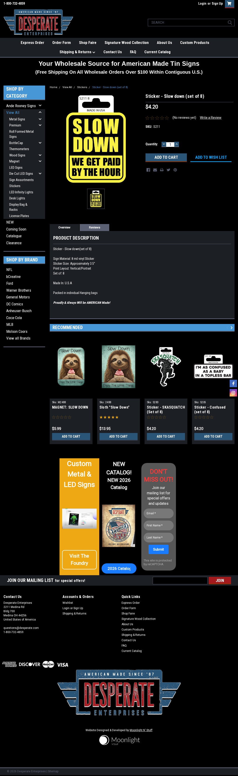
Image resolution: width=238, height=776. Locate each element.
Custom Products (194, 42)
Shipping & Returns (76, 52)
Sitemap (53, 771)
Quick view (71, 395)
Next (232, 327)
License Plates (19, 216)
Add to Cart (71, 436)
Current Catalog (157, 52)
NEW (10, 222)
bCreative (13, 276)
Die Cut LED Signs (21, 174)
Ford (9, 283)
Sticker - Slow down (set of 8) (110, 87)
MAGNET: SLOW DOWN (70, 407)
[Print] (162, 170)
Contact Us (112, 52)
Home (53, 87)
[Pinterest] (175, 170)
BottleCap (16, 143)
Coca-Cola (14, 317)
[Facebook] (148, 170)
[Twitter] (168, 170)
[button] (79, 559)
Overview (64, 227)
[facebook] (233, 383)
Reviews (94, 227)
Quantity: (151, 144)
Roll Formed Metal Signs (21, 134)
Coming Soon (16, 229)
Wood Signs (17, 155)
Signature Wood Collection (127, 42)
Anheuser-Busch (19, 310)
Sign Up (217, 3)
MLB (9, 324)
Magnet (14, 161)
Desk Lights (17, 198)
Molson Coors (16, 331)
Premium (15, 125)
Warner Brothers (18, 290)
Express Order (32, 42)
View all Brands (18, 338)
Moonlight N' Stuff (141, 730)
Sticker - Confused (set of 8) (210, 409)
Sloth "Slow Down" (114, 407)
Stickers (14, 186)
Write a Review (210, 117)
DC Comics (14, 304)
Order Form (61, 42)
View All (12, 112)
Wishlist (68, 602)
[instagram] (233, 392)
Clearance (14, 243)
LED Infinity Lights (21, 192)
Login (202, 3)
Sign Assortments (21, 180)
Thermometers (19, 149)
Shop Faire (87, 42)
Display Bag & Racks (18, 207)
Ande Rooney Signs (21, 105)
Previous (228, 327)
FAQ (133, 52)
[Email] (155, 170)
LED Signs (16, 167)
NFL (9, 269)
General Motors (18, 297)
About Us (164, 42)
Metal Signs (17, 119)
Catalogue (14, 236)
